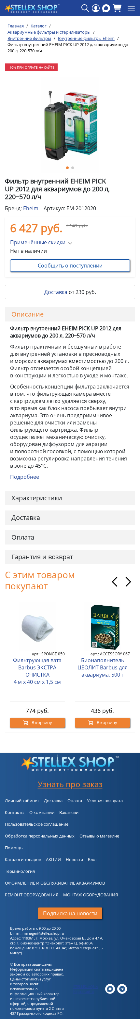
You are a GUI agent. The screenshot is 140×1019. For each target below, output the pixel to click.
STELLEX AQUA (85, 986)
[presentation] (114, 582)
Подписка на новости (70, 913)
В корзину (41, 722)
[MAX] (106, 8)
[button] (67, 167)
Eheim (30, 208)
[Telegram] (122, 988)
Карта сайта (83, 991)
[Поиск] (85, 8)
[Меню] (131, 8)
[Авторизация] (96, 8)
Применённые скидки (37, 242)
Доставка (55, 292)
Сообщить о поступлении (70, 265)
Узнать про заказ (70, 784)
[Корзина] (117, 8)
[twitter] (110, 988)
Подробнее (24, 476)
